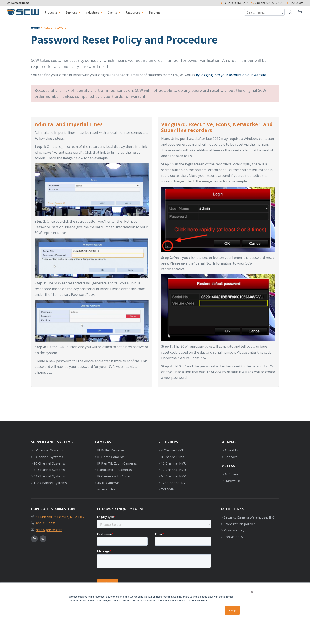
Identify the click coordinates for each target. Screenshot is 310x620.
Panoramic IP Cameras (114, 469)
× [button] (252, 591)
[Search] (281, 12)
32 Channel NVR (173, 469)
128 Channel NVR (174, 483)
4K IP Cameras (108, 483)
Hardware (232, 480)
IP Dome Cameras (111, 457)
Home (35, 28)
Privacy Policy (234, 530)
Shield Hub (233, 450)
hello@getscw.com (49, 530)
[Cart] (300, 12)
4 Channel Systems (48, 450)
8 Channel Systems (48, 457)
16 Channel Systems (49, 463)
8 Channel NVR (172, 457)
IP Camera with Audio (113, 476)
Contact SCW (233, 537)
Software (231, 474)
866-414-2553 (45, 523)
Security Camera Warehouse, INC (249, 517)
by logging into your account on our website (231, 75)
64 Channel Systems (49, 476)
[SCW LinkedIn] (34, 538)
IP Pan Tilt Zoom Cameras (117, 463)
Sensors (231, 457)
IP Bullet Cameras (110, 450)
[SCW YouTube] (43, 538)
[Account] (290, 12)
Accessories (106, 489)
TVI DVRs (168, 489)
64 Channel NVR (173, 476)
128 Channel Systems (50, 483)
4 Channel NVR (172, 450)
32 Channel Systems (49, 469)
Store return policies (239, 524)
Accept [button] (232, 610)
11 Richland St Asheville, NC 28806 (60, 517)
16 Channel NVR (173, 463)
